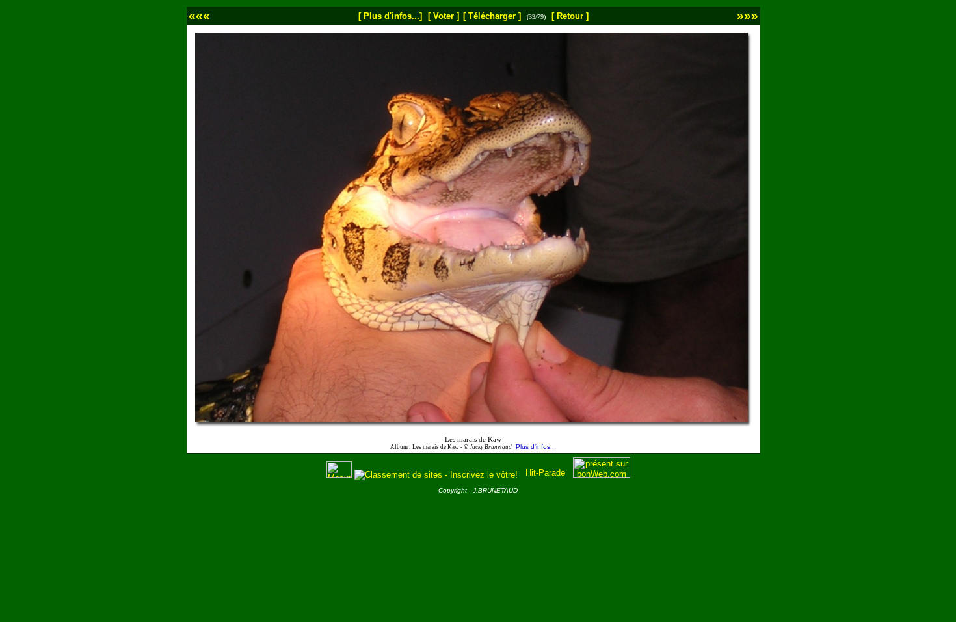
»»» (747, 15)
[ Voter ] (443, 16)
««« (199, 15)
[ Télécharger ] (492, 16)
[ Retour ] (570, 16)
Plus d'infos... (536, 446)
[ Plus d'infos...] (390, 16)
